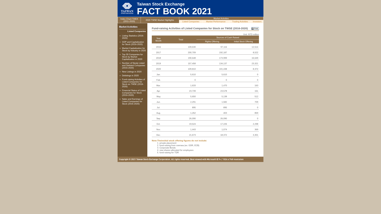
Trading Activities (240, 21)
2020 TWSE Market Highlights (160, 20)
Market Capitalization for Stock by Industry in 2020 (134, 49)
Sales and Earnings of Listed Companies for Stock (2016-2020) (132, 101)
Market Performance (215, 21)
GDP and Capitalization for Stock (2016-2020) (133, 43)
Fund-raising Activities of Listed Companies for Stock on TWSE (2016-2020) (133, 83)
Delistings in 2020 (130, 75)
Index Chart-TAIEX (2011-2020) (129, 20)
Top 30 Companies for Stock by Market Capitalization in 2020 (132, 56)
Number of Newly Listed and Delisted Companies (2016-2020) (133, 65)
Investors (257, 21)
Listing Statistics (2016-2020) (133, 36)
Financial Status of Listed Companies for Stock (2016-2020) (134, 92)
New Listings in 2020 (132, 71)
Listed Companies (190, 21)
